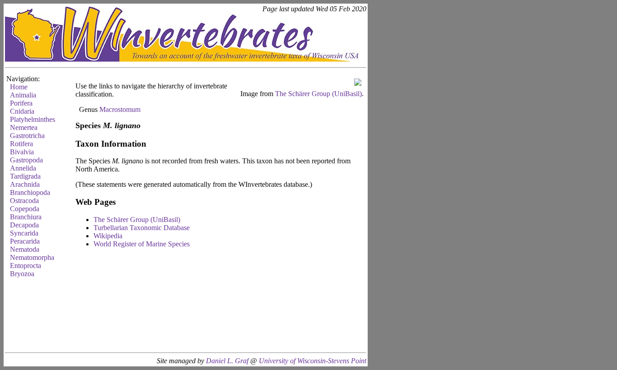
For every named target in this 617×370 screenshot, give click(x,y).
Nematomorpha (32, 257)
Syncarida (24, 233)
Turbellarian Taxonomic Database (141, 227)
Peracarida (25, 241)
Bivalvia (22, 152)
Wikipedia (107, 236)
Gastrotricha (27, 135)
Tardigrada (25, 176)
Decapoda (24, 225)
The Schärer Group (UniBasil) (318, 93)
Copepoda (24, 209)
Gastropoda (26, 160)
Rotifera (21, 144)
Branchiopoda (30, 192)
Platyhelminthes (32, 119)
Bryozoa (22, 274)
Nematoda (24, 249)
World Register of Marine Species (141, 244)
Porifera (21, 103)
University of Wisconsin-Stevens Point (312, 361)
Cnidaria (22, 111)
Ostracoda (24, 200)
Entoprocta (25, 265)
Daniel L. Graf (227, 361)
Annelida (23, 168)
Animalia (23, 95)
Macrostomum (119, 109)
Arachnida (25, 184)
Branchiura (26, 217)
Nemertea (23, 127)
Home (19, 87)
